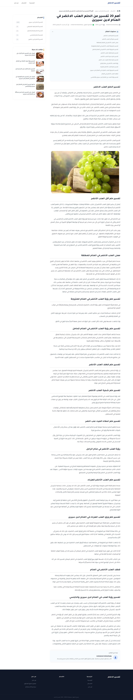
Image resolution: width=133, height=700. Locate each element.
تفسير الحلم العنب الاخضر (111, 35)
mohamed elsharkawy (112, 24)
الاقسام (24, 3)
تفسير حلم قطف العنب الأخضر (109, 53)
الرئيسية (31, 3)
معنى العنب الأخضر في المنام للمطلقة (107, 42)
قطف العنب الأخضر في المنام (110, 74)
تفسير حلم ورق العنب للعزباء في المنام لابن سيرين (104, 70)
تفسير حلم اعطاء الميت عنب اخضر (108, 60)
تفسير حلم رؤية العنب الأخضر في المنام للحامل (105, 49)
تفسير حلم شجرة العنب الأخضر (109, 56)
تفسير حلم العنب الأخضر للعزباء (109, 67)
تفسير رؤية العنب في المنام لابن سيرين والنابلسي (104, 77)
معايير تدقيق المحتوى (30, 683)
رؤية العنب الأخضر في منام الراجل (109, 63)
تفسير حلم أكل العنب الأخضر (110, 39)
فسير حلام (114, 3)
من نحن (16, 3)
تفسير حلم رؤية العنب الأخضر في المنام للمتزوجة (104, 46)
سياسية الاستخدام (30, 687)
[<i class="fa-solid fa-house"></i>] (118, 11)
